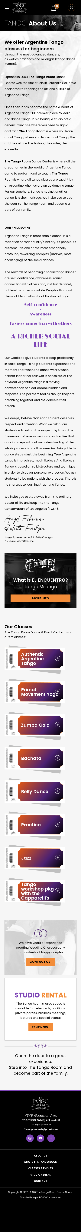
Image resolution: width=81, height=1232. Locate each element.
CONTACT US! (41, 962)
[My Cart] (54, 7)
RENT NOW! (41, 1027)
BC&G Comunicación (50, 1197)
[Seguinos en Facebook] (51, 1138)
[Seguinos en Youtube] (40, 1138)
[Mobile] (7, 7)
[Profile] (71, 7)
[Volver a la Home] (19, 7)
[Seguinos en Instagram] (30, 1138)
